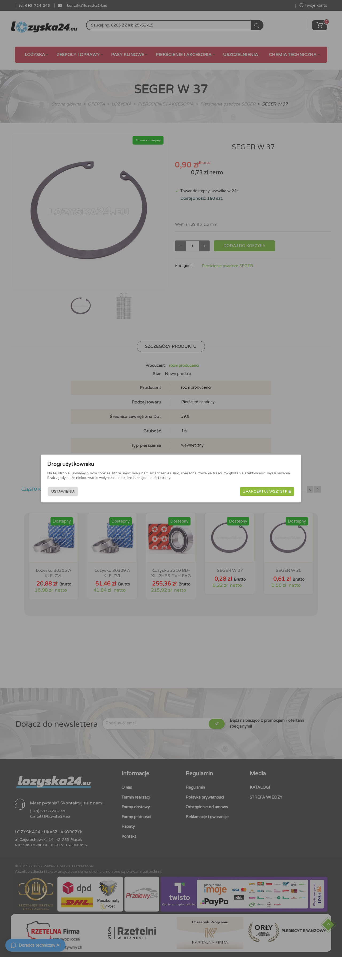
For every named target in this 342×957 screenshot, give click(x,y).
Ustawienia (63, 491)
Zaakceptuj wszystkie (267, 491)
